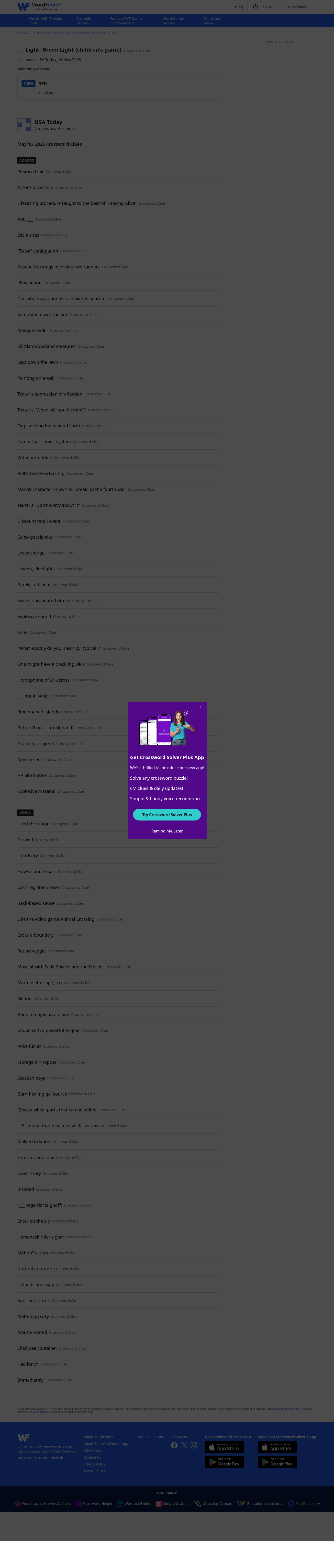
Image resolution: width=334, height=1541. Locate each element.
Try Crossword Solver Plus (167, 814)
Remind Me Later (167, 831)
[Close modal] (201, 707)
